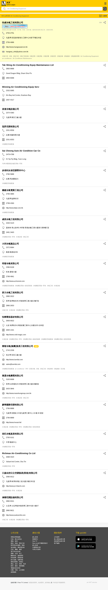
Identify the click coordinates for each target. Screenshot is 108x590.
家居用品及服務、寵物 (17, 545)
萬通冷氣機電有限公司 (12, 375)
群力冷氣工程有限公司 (12, 292)
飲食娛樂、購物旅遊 (17, 557)
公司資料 (56, 537)
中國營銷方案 (36, 547)
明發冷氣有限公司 (10, 263)
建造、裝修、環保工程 (17, 543)
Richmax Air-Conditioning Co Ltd (18, 453)
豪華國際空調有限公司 (12, 405)
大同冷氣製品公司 (10, 244)
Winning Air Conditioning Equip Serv (20, 87)
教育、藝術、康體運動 (17, 566)
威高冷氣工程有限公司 (12, 219)
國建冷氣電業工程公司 (12, 190)
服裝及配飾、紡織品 (17, 562)
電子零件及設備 (15, 551)
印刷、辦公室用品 (16, 539)
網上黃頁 (35, 537)
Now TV (34, 541)
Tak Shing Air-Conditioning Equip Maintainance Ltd (28, 65)
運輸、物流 (14, 541)
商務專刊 (35, 539)
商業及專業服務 (15, 537)
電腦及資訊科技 (15, 568)
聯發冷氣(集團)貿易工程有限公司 (17, 346)
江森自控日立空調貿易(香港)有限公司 (19, 473)
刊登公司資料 (36, 549)
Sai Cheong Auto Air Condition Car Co (21, 151)
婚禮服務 (13, 572)
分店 (36, 346)
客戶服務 (56, 543)
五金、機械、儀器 (16, 549)
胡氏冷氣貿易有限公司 (12, 434)
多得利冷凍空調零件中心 (13, 170)
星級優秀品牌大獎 (59, 541)
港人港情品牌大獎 (59, 539)
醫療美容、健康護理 (17, 555)
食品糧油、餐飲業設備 (17, 547)
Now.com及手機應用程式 (40, 543)
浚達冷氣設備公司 (10, 109)
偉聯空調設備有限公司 (12, 497)
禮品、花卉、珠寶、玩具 (18, 564)
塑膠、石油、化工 (16, 553)
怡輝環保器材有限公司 (12, 317)
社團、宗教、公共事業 (17, 570)
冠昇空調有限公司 (10, 126)
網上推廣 (35, 545)
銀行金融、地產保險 (17, 560)
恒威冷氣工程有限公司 (12, 22)
